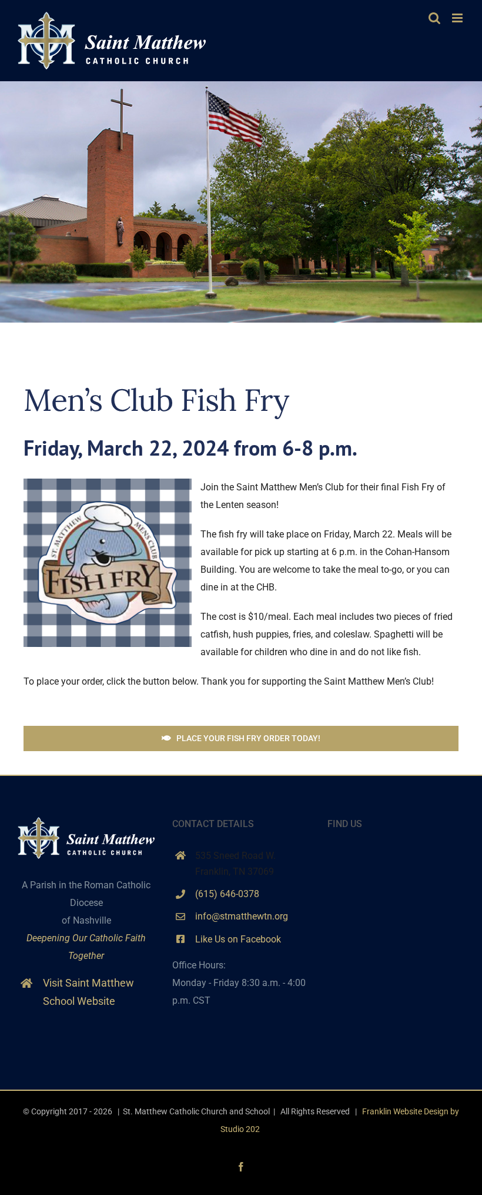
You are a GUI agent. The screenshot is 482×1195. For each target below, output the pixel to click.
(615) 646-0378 (227, 893)
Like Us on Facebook (238, 939)
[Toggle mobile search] (434, 18)
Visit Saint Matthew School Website (88, 992)
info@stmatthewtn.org (241, 916)
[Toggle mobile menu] (458, 18)
